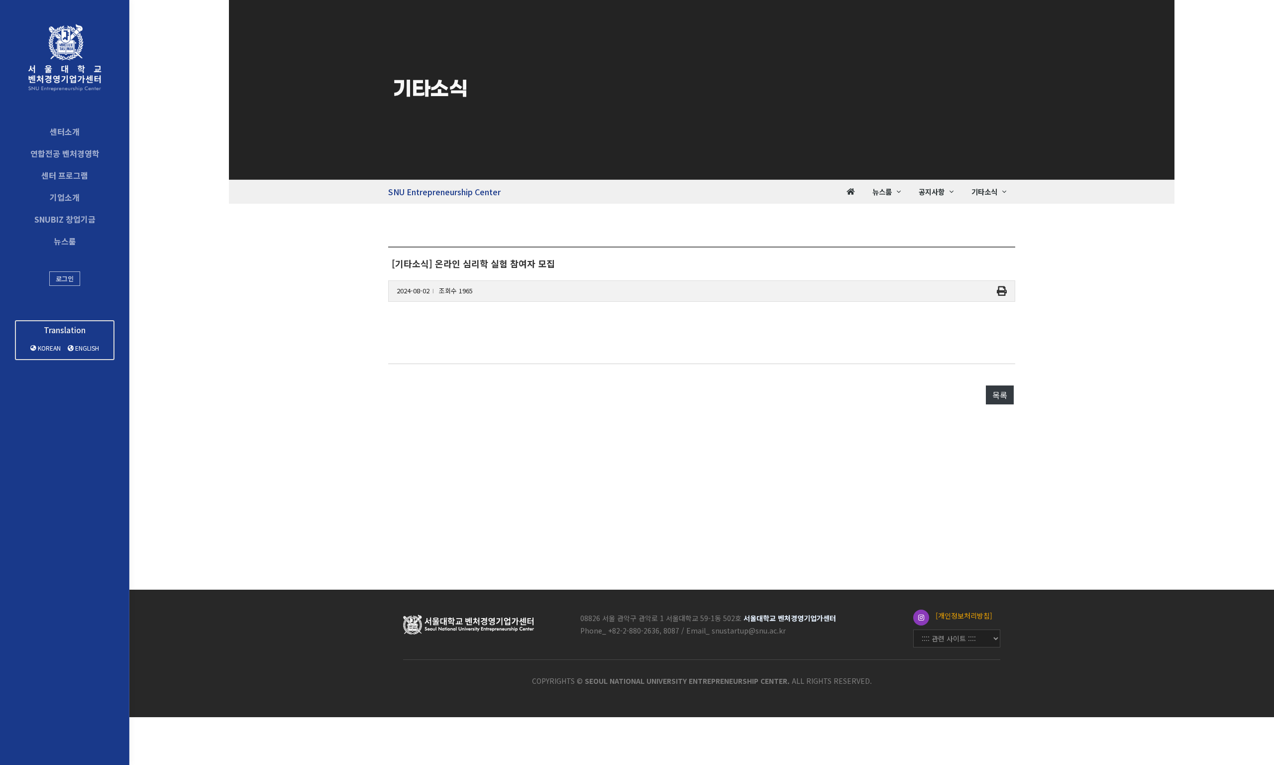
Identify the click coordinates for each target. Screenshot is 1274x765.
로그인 (65, 278)
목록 (999, 395)
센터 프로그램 (64, 175)
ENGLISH (86, 348)
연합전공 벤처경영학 (65, 153)
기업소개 (65, 197)
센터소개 (65, 131)
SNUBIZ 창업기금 (65, 219)
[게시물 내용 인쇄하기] (1002, 291)
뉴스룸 (65, 241)
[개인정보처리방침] (964, 616)
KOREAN (48, 348)
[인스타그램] (921, 618)
